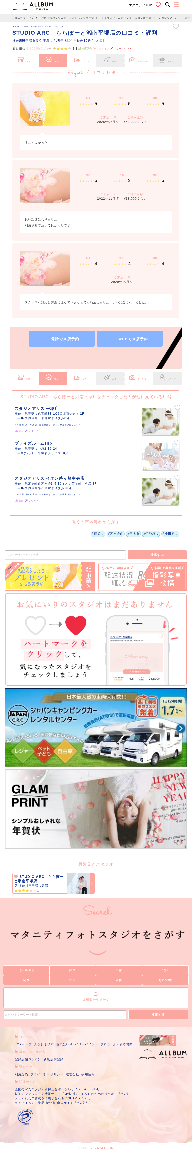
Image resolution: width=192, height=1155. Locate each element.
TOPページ (23, 1044)
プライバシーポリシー (47, 1074)
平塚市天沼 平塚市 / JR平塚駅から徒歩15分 (52, 40)
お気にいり (64, 1044)
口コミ (57, 61)
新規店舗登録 (54, 1059)
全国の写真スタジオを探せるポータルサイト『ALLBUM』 (58, 1089)
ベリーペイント (86, 1044)
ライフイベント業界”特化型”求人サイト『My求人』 (53, 1103)
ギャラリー (143, 61)
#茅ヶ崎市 (116, 533)
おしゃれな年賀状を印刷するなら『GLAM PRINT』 (53, 1098)
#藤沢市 (98, 533)
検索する (157, 555)
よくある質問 (123, 1044)
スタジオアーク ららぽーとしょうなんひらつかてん (40, 26)
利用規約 (21, 1074)
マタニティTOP (140, 5)
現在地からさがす (96, 999)
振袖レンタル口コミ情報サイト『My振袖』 (47, 1094)
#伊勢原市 (151, 533)
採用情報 (88, 1074)
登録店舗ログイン (28, 1059)
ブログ (106, 1044)
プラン (85, 61)
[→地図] (98, 40)
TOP (28, 61)
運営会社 (72, 1074)
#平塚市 (134, 533)
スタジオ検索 (44, 1044)
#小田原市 (170, 533)
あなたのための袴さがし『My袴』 (107, 1094)
